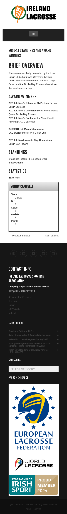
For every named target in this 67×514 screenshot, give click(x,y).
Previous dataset (21, 235)
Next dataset (52, 235)
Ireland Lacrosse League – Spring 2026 (28, 339)
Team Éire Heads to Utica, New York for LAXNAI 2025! (28, 351)
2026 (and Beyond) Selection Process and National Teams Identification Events (30, 344)
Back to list (14, 177)
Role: (30, 335)
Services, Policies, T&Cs (21, 331)
